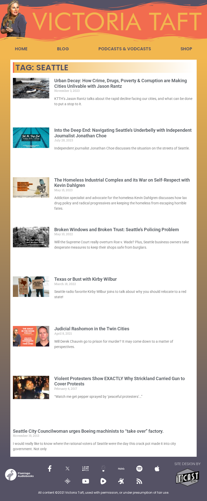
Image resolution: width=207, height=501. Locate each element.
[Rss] (139, 481)
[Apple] (157, 468)
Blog (63, 49)
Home (21, 49)
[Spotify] (139, 468)
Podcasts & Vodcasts (124, 49)
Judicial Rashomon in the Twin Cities (91, 328)
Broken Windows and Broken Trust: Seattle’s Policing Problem (116, 229)
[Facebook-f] (49, 468)
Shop (186, 49)
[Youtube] (85, 481)
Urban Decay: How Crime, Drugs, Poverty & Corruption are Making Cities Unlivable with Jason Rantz (120, 83)
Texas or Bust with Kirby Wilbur (85, 279)
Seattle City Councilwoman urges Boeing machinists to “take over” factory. (88, 431)
